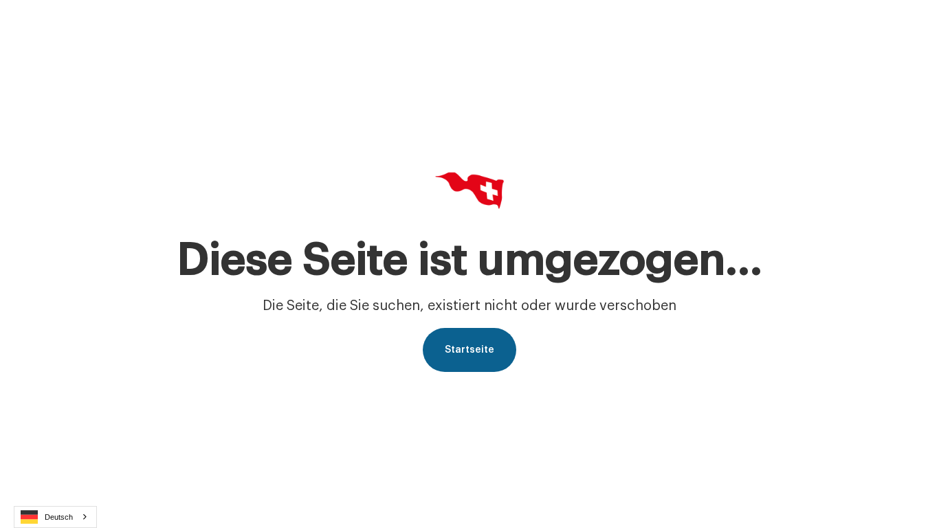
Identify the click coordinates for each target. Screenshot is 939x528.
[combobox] (55, 517)
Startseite (469, 350)
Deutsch (59, 517)
